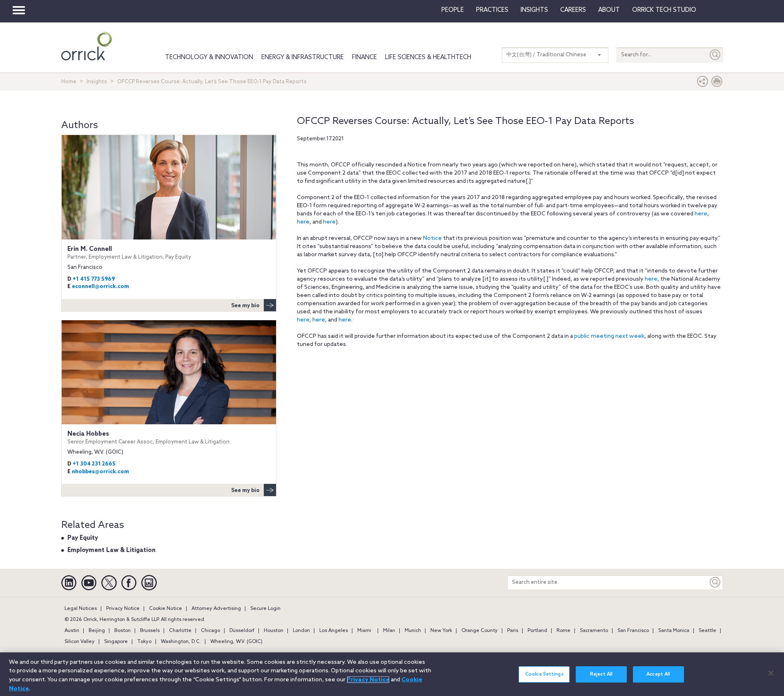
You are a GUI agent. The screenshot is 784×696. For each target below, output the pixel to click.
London (301, 631)
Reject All (601, 674)
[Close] (771, 673)
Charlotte (180, 631)
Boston (122, 631)
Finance (364, 57)
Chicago (210, 631)
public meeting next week (609, 336)
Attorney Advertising (216, 609)
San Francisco (633, 631)
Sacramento (594, 631)
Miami (364, 631)
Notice (432, 238)
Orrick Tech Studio (664, 10)
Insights (97, 82)
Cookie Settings (544, 674)
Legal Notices (81, 609)
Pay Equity (82, 538)
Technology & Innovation (209, 57)
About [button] (609, 10)
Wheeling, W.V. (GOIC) (236, 642)
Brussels (150, 631)
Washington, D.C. (181, 642)
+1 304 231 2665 (94, 464)
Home (68, 82)
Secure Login (265, 609)
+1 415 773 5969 (94, 279)
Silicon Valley (80, 642)
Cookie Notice (165, 609)
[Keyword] (715, 582)
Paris (512, 631)
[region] (392, 674)
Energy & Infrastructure (302, 57)
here (701, 214)
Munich (413, 631)
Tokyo (144, 642)
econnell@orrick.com (100, 287)
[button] (702, 83)
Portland (537, 631)
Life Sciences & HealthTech (428, 57)
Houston (273, 631)
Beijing (97, 631)
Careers (573, 10)
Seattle (707, 631)
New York (441, 631)
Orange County (479, 631)
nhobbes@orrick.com (100, 472)
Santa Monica (673, 631)
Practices (492, 10)
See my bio (245, 306)
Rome (563, 631)
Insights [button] (534, 10)
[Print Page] (717, 83)
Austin (72, 631)
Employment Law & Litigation (111, 550)
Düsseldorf (241, 631)
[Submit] (715, 54)
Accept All (658, 674)
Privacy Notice (123, 609)
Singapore (116, 642)
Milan (389, 631)
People (452, 10)
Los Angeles (333, 631)
